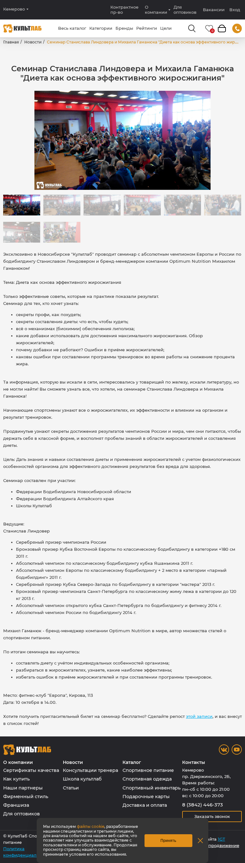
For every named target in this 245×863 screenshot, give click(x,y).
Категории (100, 28)
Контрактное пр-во (124, 9)
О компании (156, 9)
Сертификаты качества (31, 770)
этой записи (199, 716)
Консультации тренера (90, 770)
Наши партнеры (23, 788)
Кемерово (14, 9)
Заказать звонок (212, 816)
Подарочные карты (146, 796)
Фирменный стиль (25, 796)
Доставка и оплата (144, 805)
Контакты (193, 762)
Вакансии (214, 9)
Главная (11, 42)
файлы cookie (90, 826)
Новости (32, 42)
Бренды (124, 28)
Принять (168, 840)
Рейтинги (146, 28)
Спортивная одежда (147, 779)
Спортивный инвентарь (151, 788)
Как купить (16, 779)
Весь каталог (72, 28)
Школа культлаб (82, 779)
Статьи (71, 788)
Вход (234, 9)
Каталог (131, 762)
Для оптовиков (185, 9)
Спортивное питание (148, 770)
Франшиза (16, 805)
